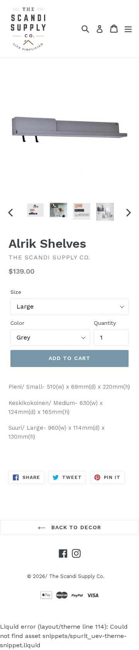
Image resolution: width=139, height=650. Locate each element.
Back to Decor (75, 527)
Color (17, 323)
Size (15, 292)
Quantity (105, 323)
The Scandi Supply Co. (77, 576)
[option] (35, 210)
